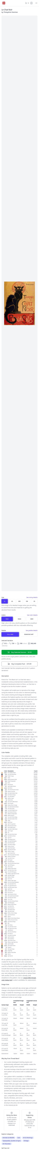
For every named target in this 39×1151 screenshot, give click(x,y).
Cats (18, 1138)
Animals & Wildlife (8, 1138)
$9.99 (21, 652)
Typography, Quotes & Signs (12, 1141)
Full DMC (10, 634)
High (19, 619)
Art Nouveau (7, 1144)
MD (19, 601)
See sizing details (31, 597)
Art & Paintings (28, 1138)
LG (12, 601)
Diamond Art (29, 634)
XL (4, 601)
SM (27, 601)
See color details (32, 615)
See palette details (31, 630)
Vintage (26, 1141)
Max (7, 619)
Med (31, 619)
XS (34, 601)
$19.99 (21, 664)
